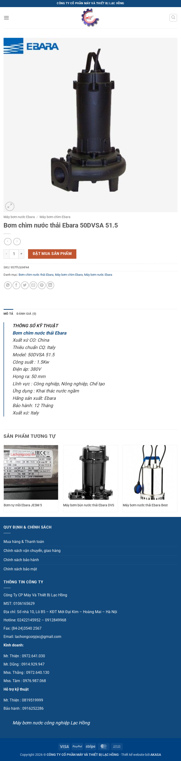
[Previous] (3, 480)
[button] (6, 17)
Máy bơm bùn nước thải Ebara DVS (88, 505)
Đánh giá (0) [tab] (26, 313)
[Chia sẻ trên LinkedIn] (50, 285)
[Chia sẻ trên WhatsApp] (8, 285)
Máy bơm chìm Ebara (55, 217)
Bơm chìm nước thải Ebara (36, 274)
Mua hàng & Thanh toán (24, 541)
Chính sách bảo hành (21, 560)
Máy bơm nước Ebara (19, 217)
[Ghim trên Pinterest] (42, 285)
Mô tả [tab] (8, 313)
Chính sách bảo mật (20, 569)
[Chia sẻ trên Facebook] (16, 285)
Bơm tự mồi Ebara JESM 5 (23, 505)
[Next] (177, 480)
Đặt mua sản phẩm (52, 254)
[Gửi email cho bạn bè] (33, 285)
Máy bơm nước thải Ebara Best (145, 505)
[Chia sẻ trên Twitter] (25, 285)
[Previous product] (17, 241)
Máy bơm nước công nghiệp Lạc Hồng (51, 723)
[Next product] (7, 241)
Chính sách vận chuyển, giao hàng (32, 550)
